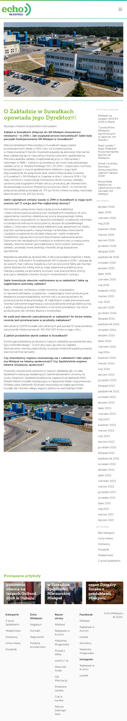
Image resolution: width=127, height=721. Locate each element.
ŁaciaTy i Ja (61, 660)
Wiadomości (105, 555)
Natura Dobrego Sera (60, 710)
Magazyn (36, 624)
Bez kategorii (106, 532)
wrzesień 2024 (107, 329)
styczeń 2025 (106, 307)
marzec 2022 (106, 486)
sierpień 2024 (106, 335)
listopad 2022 (106, 452)
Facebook (86, 614)
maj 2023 (103, 419)
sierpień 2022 (106, 469)
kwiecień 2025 (107, 290)
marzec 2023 (106, 430)
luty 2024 (104, 369)
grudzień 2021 (107, 492)
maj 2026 (103, 223)
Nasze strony (59, 616)
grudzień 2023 (107, 380)
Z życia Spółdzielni (109, 560)
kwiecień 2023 (107, 425)
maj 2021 (103, 508)
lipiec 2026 (104, 212)
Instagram (86, 659)
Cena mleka (105, 538)
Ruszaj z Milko (60, 652)
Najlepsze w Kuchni (62, 632)
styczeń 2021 (106, 520)
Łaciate (84, 637)
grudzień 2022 (107, 447)
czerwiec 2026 (107, 218)
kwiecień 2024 (107, 357)
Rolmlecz (85, 643)
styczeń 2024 (106, 374)
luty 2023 (104, 436)
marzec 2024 (106, 363)
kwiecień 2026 (107, 229)
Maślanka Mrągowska (62, 642)
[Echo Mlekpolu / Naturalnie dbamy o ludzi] (16, 9)
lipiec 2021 (104, 503)
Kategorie (12, 614)
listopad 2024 (106, 318)
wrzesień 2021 (106, 497)
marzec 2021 (106, 514)
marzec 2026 (106, 234)
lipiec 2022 (104, 475)
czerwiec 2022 (107, 480)
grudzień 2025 (107, 245)
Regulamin (37, 637)
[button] (120, 9)
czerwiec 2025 (107, 279)
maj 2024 (103, 352)
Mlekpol (60, 624)
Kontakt (35, 630)
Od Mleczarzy (61, 678)
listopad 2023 (106, 385)
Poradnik (103, 549)
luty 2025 (104, 301)
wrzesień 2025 (107, 262)
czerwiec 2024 (107, 346)
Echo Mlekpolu (36, 616)
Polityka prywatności (37, 645)
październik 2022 (108, 458)
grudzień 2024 (107, 313)
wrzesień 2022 (107, 464)
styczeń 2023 (106, 441)
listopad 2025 (106, 251)
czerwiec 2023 (107, 413)
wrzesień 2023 (107, 397)
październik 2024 (108, 324)
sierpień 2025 (106, 268)
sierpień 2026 (106, 206)
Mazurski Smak (60, 668)
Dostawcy (104, 544)
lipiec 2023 (104, 408)
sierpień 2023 (106, 402)
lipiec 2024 (104, 341)
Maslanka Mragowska (87, 651)
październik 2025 (108, 257)
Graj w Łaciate (59, 698)
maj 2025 (103, 285)
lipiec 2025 (104, 273)
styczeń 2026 (106, 240)
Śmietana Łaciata (60, 688)
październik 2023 (108, 391)
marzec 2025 (106, 296)
